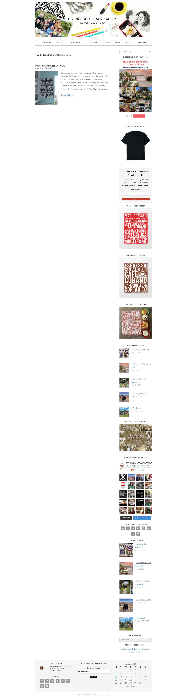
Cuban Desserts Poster (135, 304)
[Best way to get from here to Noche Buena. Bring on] (148, 510)
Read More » (67, 95)
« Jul (127, 686)
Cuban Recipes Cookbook (135, 422)
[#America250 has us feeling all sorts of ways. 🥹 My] (131, 477)
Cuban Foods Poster (135, 206)
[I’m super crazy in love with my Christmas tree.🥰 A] (131, 510)
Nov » (132, 686)
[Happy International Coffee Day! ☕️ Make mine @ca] (148, 494)
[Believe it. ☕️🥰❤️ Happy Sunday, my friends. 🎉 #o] (123, 510)
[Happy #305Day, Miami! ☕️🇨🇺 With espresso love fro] (148, 485)
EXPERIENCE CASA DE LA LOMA (135, 57)
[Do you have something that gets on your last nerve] (123, 477)
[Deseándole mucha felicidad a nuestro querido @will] (140, 477)
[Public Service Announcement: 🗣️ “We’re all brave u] (123, 494)
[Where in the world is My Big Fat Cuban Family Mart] (123, 502)
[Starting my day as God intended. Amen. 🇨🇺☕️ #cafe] (131, 502)
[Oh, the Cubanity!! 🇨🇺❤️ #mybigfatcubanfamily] (140, 502)
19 (116, 679)
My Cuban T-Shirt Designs (135, 126)
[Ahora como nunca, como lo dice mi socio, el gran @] (131, 494)
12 (116, 676)
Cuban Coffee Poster (135, 255)
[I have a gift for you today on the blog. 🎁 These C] (140, 510)
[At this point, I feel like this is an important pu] (140, 494)
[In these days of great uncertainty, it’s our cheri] (148, 477)
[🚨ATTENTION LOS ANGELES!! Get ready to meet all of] (123, 485)
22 (130, 679)
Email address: (93, 668)
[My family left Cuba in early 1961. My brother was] (140, 485)
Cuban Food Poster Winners (50, 66)
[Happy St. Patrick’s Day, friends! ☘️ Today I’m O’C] (131, 485)
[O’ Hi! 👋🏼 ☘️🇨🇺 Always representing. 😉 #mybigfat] (148, 502)
